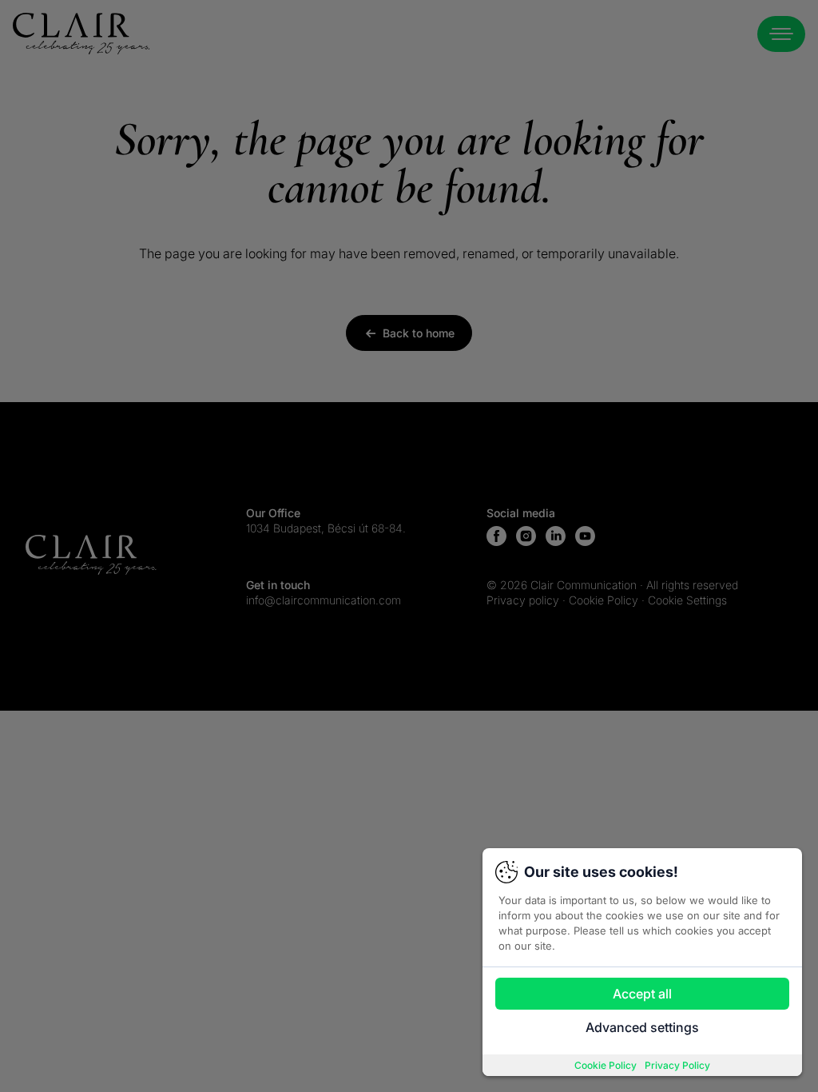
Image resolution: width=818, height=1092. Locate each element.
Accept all (642, 994)
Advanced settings (642, 1027)
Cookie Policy (605, 1065)
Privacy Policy (677, 1065)
